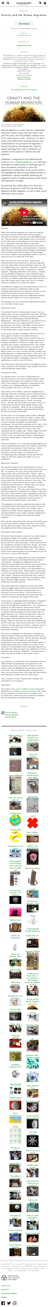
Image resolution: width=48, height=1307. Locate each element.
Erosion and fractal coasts (15, 1231)
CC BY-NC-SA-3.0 (24, 35)
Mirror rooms (15, 1024)
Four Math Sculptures (33, 1133)
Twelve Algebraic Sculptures (15, 1246)
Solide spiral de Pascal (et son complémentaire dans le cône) (33, 738)
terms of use (5, 1285)
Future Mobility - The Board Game (32, 833)
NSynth (32, 916)
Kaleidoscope (15, 747)
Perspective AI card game (15, 847)
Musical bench (15, 907)
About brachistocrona (15, 1114)
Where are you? (15, 1203)
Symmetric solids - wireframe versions (33, 1056)
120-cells (32, 1072)
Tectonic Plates (15, 1163)
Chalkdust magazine (24, 79)
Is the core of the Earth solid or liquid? (33, 1217)
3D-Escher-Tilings (32, 1025)
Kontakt (4, 1297)
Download (24, 23)
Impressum (5, 1289)
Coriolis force (15, 1191)
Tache (33, 816)
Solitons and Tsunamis (32, 1201)
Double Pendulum (32, 1246)
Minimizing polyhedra (15, 1037)
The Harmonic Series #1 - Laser (32, 902)
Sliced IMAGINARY (32, 1233)
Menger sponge (15, 1051)
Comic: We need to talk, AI (15, 799)
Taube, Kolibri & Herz (33, 1087)
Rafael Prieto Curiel (24, 45)
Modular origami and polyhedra (15, 1099)
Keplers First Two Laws (32, 936)
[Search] (8, 3)
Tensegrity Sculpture (32, 951)
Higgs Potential (15, 1084)
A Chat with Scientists (32, 755)
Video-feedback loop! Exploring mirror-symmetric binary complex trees (15, 865)
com (22, 162)
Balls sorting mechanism (15, 983)
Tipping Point (32, 797)
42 (33, 1039)
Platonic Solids (15, 970)
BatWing (32, 1013)
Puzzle (15, 1127)
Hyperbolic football (33, 1101)
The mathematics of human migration (24, 90)
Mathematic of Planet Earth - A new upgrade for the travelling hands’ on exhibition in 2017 (32, 979)
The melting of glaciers (15, 1216)
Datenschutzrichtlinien (9, 1293)
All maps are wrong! (15, 1149)
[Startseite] (24, 2)
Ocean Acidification (15, 775)
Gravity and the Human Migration (32, 1000)
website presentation (29, 691)
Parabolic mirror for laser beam (15, 997)
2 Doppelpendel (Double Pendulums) (32, 930)
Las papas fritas (15, 830)
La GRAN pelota (15, 813)
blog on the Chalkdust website (23, 689)
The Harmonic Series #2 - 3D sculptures (15, 892)
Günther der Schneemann (15, 936)
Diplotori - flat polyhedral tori (32, 847)
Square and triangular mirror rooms (15, 956)
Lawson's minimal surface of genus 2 (32, 1117)
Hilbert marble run (15, 735)
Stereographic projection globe (15, 1010)
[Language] (40, 3)
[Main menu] (3, 3)
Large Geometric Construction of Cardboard (32, 1183)
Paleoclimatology (15, 759)
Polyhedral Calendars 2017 (15, 1066)
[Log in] (44, 3)
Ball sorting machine (32, 868)
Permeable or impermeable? (15, 1177)
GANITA (32, 889)
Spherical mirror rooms (15, 921)
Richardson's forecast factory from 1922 (32, 775)
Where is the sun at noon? (33, 1151)
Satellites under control (32, 1166)
